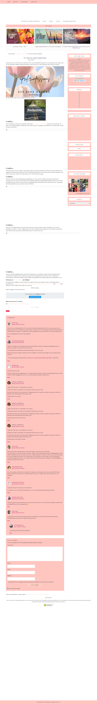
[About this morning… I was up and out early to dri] (34, 633)
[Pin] (36, 307)
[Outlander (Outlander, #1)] (70, 191)
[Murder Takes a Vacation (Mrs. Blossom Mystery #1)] (84, 191)
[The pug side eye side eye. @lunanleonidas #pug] (14, 638)
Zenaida (58, 284)
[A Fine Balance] (70, 187)
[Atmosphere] (78, 182)
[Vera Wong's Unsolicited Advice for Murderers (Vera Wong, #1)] (81, 187)
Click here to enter (35, 297)
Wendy (13, 322)
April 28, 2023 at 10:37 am (18, 324)
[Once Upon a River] (84, 187)
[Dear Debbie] (86, 183)
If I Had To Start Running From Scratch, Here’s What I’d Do (76, 47)
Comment (10, 545)
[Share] (32, 307)
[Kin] (75, 182)
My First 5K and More (18, 284)
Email (9, 569)
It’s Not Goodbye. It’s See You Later (79, 168)
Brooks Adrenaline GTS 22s (39, 124)
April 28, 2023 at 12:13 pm (18, 383)
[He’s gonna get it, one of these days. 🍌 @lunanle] (53, 640)
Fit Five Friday (17, 280)
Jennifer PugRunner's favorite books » (83, 193)
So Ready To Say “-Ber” (20, 46)
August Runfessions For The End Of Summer (48, 46)
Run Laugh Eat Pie (40, 284)
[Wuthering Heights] (86, 187)
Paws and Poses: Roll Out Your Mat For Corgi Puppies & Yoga (79, 165)
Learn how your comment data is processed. (37, 594)
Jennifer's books (79, 177)
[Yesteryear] (78, 187)
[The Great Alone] (75, 187)
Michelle (14, 365)
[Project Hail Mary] (84, 182)
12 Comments (39, 60)
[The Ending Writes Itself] (73, 187)
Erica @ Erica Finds (16, 482)
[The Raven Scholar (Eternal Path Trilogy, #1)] (81, 191)
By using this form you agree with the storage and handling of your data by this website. (31, 582)
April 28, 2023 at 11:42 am (18, 367)
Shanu (13, 511)
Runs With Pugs (48, 11)
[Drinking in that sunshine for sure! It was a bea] (24, 626)
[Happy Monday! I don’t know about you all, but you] (82, 629)
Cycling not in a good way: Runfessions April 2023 (39, 358)
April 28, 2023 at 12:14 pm (18, 405)
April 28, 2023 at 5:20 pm (18, 484)
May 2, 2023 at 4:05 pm (20, 526)
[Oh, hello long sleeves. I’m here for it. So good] (43, 627)
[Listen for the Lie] (75, 191)
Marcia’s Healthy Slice (40, 98)
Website (9, 575)
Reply (8, 336)
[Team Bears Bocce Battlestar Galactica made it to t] (5, 654)
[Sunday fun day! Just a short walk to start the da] (92, 636)
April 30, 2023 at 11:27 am (18, 512)
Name (9, 563)
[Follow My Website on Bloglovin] (79, 81)
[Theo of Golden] (70, 183)
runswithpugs (17, 525)
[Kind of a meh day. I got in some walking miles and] (73, 619)
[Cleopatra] (81, 182)
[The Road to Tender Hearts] (78, 191)
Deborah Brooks (16, 466)
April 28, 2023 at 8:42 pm (18, 499)
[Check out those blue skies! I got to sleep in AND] (63, 627)
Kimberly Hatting (16, 497)
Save (8, 311)
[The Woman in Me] (73, 191)
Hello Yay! (58, 702)
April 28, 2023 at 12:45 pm (18, 448)
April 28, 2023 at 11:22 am (18, 342)
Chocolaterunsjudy (17, 341)
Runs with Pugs (49, 284)
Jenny (13, 446)
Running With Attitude (29, 284)
